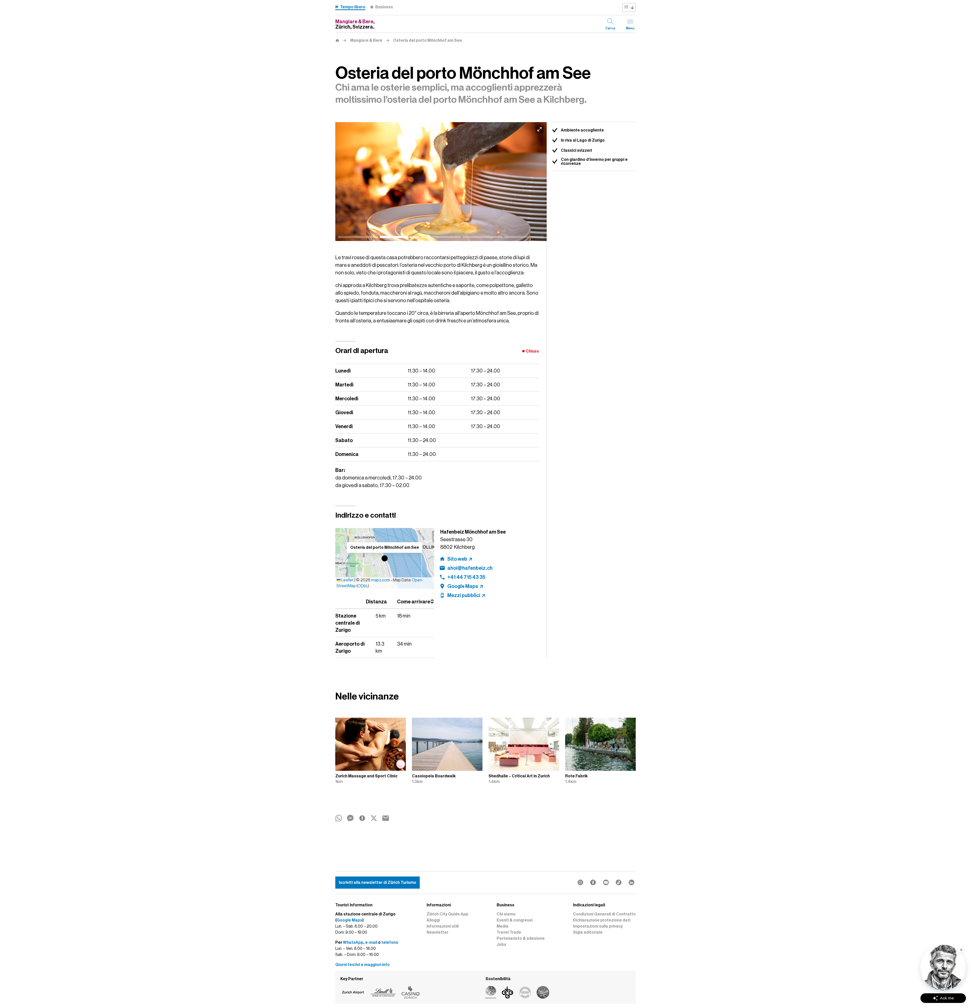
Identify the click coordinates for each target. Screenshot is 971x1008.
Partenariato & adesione (521, 938)
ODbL (363, 586)
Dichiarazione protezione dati (601, 920)
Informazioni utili (443, 926)
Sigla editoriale (588, 932)
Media (503, 926)
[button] (385, 558)
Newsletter (437, 932)
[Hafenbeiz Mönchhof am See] (441, 181)
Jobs (501, 945)
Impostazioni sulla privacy (598, 926)
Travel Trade (509, 932)
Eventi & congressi (515, 920)
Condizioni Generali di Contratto (604, 914)
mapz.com (381, 580)
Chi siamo (506, 914)
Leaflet (347, 580)
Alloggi (433, 920)
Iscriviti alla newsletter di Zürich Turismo (377, 883)
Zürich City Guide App (447, 914)
